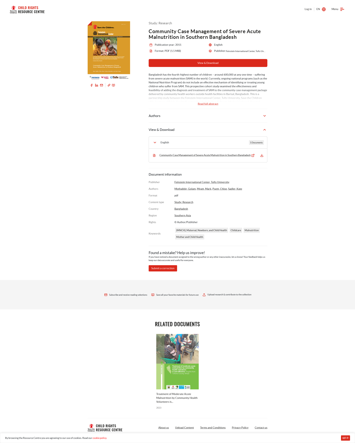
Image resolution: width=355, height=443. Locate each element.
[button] (184, 428)
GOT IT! (345, 438)
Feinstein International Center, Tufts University (201, 182)
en (318, 9)
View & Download (208, 63)
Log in (308, 9)
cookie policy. (99, 437)
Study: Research (183, 202)
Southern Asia (182, 215)
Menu (335, 9)
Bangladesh (181, 208)
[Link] (109, 85)
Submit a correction (162, 268)
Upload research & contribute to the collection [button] (229, 294)
